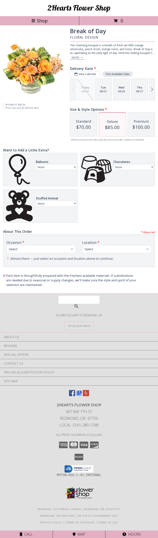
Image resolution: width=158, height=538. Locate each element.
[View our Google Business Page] (79, 395)
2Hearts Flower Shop (79, 7)
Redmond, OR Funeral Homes (59, 509)
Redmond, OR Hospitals (102, 509)
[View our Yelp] (86, 395)
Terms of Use (108, 522)
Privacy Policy (51, 522)
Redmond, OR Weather (57, 515)
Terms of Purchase (80, 522)
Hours (133, 534)
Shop (42, 20)
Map (80, 534)
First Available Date (118, 74)
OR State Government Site (97, 515)
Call (27, 534)
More (75, 57)
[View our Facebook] (72, 395)
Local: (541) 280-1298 (79, 425)
